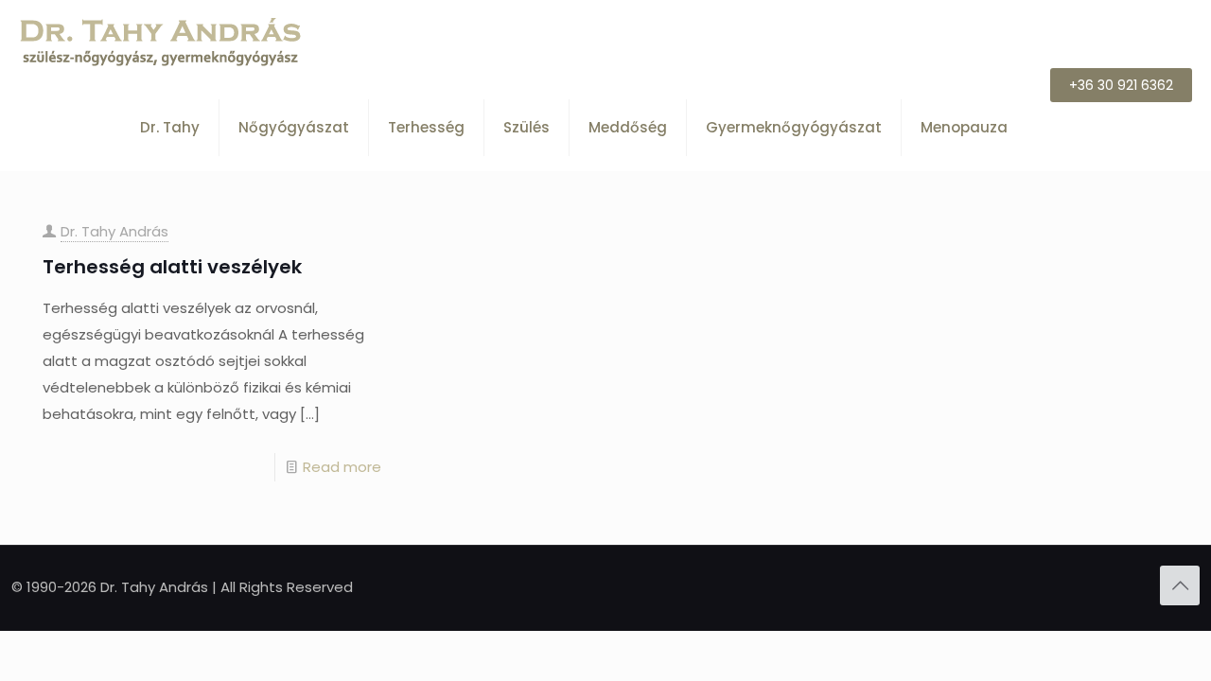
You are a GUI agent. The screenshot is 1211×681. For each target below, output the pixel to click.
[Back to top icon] (1180, 585)
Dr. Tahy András (114, 231)
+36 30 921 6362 (1121, 85)
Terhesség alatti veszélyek (172, 266)
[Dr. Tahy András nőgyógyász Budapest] (161, 42)
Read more (342, 467)
